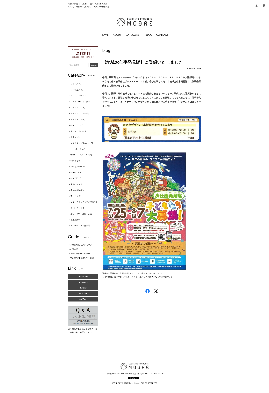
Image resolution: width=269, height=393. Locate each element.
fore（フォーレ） (78, 166)
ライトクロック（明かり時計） (84, 202)
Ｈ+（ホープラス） (78, 149)
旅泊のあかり (76, 184)
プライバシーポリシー (80, 253)
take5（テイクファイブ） (81, 155)
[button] (133, 34)
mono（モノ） (76, 172)
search (94, 65)
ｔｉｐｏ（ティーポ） (80, 113)
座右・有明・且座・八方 (81, 214)
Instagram (83, 282)
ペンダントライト (78, 96)
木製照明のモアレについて (82, 245)
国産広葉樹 (75, 220)
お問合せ (74, 249)
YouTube (83, 299)
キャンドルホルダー (79, 131)
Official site (83, 276)
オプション (75, 137)
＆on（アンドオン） (79, 208)
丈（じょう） (76, 196)
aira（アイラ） (77, 178)
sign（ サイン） (77, 160)
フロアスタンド (77, 84)
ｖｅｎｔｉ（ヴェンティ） (82, 143)
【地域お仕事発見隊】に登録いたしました (142, 62)
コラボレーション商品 (80, 101)
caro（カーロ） (77, 125)
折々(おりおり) (77, 190)
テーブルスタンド (78, 90)
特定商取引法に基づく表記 (82, 258)
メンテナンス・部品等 (80, 225)
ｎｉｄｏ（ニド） (78, 107)
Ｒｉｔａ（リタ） (78, 119)
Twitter (83, 288)
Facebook (83, 293)
